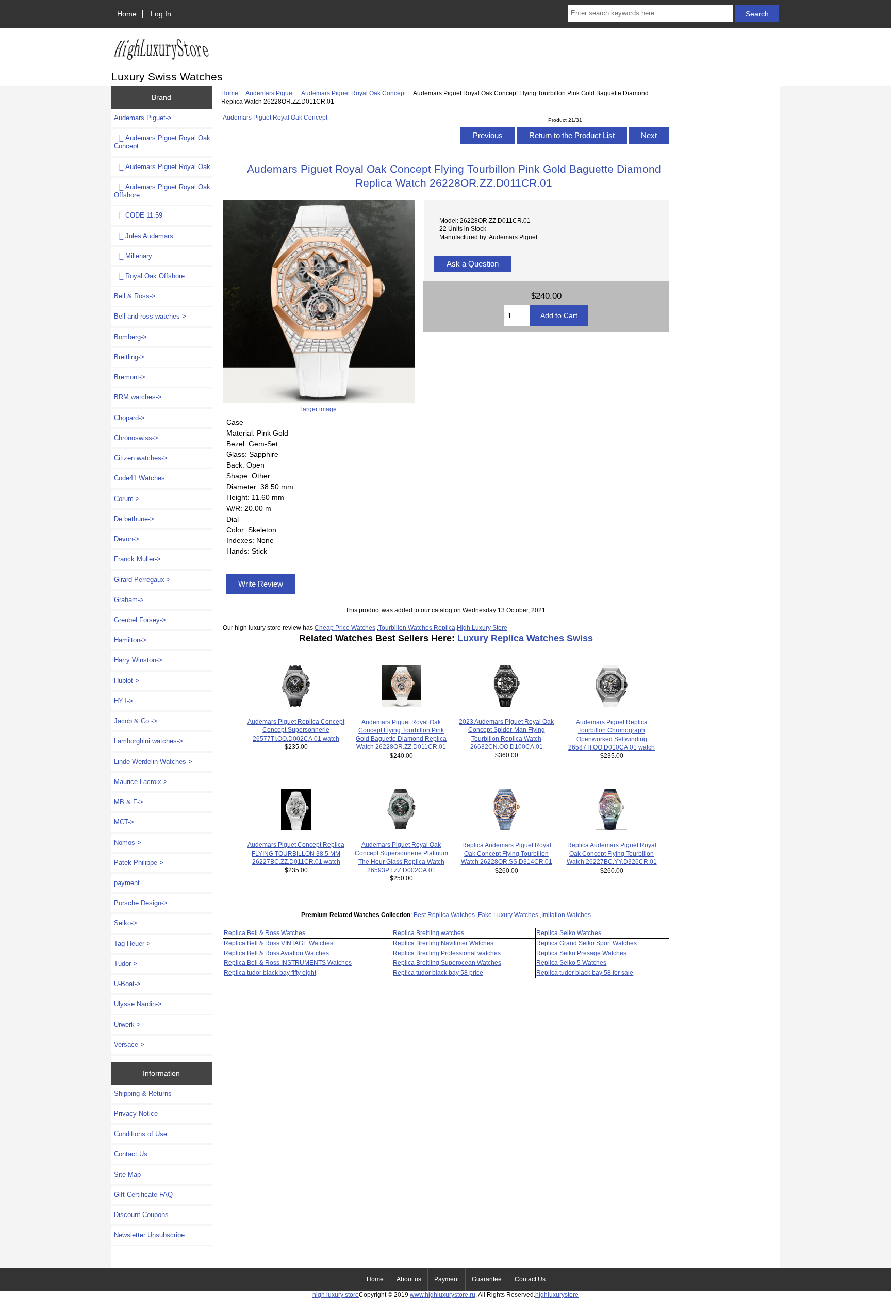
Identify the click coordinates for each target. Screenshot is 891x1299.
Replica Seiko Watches (568, 932)
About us (409, 1279)
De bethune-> (134, 519)
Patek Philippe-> (138, 863)
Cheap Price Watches (345, 627)
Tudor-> (125, 964)
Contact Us (130, 1154)
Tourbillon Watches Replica (416, 627)
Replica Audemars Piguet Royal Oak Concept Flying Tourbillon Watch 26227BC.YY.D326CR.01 (612, 853)
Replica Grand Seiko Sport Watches (586, 943)
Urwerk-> (127, 1024)
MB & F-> (128, 802)
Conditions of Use (140, 1134)
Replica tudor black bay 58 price (438, 972)
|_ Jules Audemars (143, 236)
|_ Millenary (133, 256)
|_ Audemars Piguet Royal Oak (162, 167)
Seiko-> (125, 923)
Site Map (127, 1174)
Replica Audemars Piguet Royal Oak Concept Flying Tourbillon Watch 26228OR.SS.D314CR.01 (506, 853)
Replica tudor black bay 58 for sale (584, 972)
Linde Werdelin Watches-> (153, 761)
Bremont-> (129, 377)
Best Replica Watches (444, 914)
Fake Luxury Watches (508, 914)
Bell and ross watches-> (150, 316)
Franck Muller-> (137, 559)
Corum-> (127, 499)
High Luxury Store (482, 627)
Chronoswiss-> (136, 438)
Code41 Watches (139, 478)
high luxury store (335, 1294)
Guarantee (487, 1279)
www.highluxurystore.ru (442, 1294)
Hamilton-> (130, 640)
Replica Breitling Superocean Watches (447, 962)
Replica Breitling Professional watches (447, 953)
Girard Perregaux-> (142, 580)
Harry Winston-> (138, 660)
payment (127, 883)
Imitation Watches (566, 914)
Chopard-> (129, 418)
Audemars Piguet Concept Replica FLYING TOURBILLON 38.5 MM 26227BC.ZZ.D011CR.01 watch (296, 852)
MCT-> (124, 822)
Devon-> (126, 539)
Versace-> (129, 1044)
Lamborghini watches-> (148, 741)
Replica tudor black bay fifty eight (270, 972)
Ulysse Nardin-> (138, 1004)
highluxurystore (557, 1294)
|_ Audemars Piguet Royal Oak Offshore (162, 191)
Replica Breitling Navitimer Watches (443, 943)
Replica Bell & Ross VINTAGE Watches (278, 943)
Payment (446, 1279)
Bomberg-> (130, 337)
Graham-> (129, 600)
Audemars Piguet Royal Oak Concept (353, 93)
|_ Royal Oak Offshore (149, 276)
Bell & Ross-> (135, 296)
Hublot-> (126, 681)
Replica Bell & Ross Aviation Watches (276, 953)
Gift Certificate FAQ (143, 1194)
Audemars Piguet (269, 93)
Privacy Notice (136, 1114)
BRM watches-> (138, 397)
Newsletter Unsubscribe (149, 1235)
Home (127, 14)
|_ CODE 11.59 (138, 215)
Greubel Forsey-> (140, 620)
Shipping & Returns (143, 1093)
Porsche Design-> (141, 903)
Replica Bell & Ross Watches (264, 932)
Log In (161, 14)
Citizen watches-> (141, 458)
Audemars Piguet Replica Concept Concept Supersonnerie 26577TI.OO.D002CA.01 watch (296, 729)
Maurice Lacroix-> (141, 782)
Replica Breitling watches (428, 932)
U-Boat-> (127, 984)
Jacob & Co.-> (135, 721)
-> (143, 118)
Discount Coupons (141, 1215)
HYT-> (123, 701)
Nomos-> (127, 842)
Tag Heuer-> (132, 943)
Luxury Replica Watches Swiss (525, 638)
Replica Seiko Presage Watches (581, 953)
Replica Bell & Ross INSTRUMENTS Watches (288, 962)
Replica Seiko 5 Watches (571, 962)
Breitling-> (129, 357)
